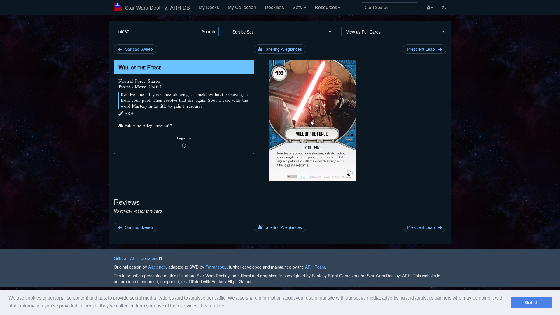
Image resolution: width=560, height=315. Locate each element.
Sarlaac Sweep (137, 49)
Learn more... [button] (214, 305)
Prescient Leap (422, 49)
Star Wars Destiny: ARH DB (157, 7)
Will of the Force (139, 67)
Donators (149, 258)
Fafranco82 (216, 267)
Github (120, 258)
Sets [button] (298, 7)
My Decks (209, 7)
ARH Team (315, 267)
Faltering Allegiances (282, 49)
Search (208, 31)
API (133, 258)
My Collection (242, 7)
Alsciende (157, 267)
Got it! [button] (531, 302)
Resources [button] (326, 7)
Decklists (274, 7)
